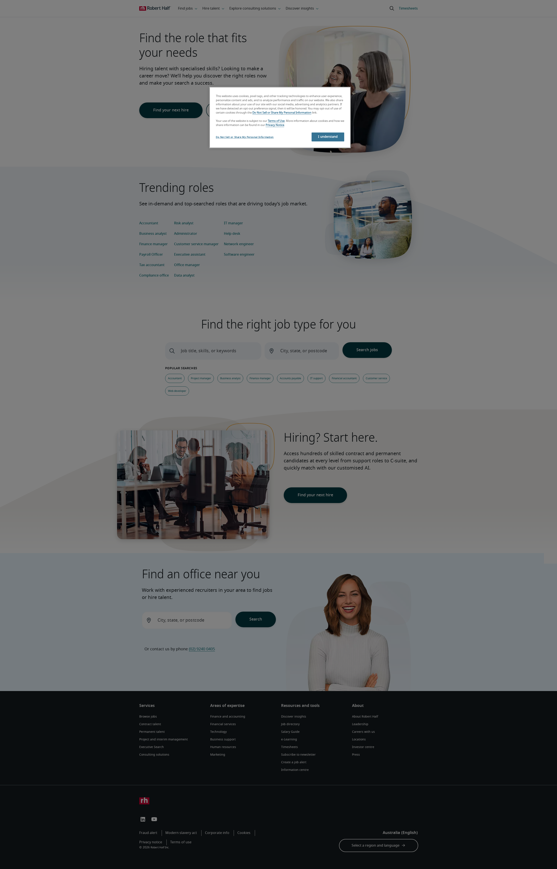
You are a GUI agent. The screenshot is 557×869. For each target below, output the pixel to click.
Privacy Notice (275, 125)
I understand (328, 136)
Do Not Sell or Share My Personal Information (281, 112)
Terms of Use (276, 121)
